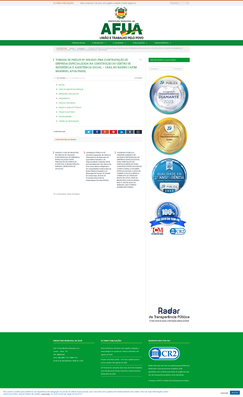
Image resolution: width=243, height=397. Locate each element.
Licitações (138, 78)
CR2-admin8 (61, 78)
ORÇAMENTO (64, 98)
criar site (164, 365)
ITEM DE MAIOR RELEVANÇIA (71, 89)
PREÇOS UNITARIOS (67, 103)
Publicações (139, 43)
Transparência (161, 43)
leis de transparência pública (159, 375)
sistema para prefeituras (179, 365)
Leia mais (45, 394)
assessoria (166, 368)
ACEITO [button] (235, 392)
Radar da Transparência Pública (176, 380)
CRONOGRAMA (65, 116)
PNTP (159, 380)
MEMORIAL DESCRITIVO (69, 94)
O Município (98, 43)
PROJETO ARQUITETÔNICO (70, 107)
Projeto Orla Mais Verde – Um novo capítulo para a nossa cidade (107, 3)
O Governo (118, 43)
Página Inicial (78, 43)
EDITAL (62, 85)
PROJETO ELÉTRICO (67, 112)
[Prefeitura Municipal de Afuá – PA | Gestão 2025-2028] (121, 22)
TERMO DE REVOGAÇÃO (69, 121)
